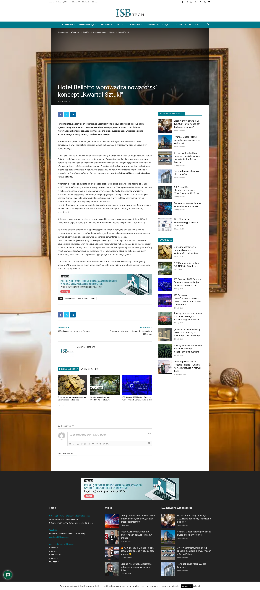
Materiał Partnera (86, 346)
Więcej (196, 586)
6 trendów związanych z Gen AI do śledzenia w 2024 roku (131, 332)
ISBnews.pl (53, 548)
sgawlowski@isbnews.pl (59, 537)
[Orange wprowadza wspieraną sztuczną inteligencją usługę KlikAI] (112, 569)
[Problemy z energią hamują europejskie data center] (165, 208)
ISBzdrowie (86, 2)
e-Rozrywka (105, 25)
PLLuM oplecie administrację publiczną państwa (186, 222)
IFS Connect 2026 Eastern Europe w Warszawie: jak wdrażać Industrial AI (187, 282)
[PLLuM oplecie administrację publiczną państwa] (165, 224)
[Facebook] (182, 2)
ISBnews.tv (53, 551)
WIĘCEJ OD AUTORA (89, 369)
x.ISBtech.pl (54, 562)
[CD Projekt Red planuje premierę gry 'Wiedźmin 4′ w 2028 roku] (165, 192)
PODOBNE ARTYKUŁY (68, 369)
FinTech (119, 25)
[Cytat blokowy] (93, 443)
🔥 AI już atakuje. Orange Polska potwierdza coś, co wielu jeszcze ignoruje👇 (137, 550)
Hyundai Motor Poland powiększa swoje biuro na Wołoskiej (187, 140)
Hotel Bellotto (70, 298)
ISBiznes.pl (53, 558)
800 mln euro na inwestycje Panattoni (74, 331)
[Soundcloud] (200, 2)
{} (104, 443)
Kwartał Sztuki (83, 298)
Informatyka (67, 25)
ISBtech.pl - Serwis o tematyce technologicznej (69, 516)
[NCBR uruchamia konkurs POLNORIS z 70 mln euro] (105, 385)
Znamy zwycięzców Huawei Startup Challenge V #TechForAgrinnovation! (188, 316)
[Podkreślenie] (78, 443)
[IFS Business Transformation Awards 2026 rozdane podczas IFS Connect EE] (165, 300)
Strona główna (63, 32)
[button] (208, 25)
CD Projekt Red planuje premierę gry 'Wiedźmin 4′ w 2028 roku (187, 190)
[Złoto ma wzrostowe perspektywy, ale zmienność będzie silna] (72, 385)
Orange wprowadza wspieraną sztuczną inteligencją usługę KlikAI (136, 567)
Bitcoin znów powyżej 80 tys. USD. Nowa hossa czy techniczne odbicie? (187, 123)
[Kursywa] (74, 443)
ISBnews (95, 2)
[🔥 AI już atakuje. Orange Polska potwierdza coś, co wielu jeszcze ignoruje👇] (112, 553)
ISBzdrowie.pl (55, 555)
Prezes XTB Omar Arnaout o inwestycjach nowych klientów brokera (136, 534)
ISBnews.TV (76, 2)
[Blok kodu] (97, 443)
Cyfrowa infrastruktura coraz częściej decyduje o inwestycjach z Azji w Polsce (194, 550)
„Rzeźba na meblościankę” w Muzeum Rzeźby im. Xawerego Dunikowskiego (187, 332)
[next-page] (63, 405)
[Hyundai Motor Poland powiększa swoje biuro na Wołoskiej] (165, 142)
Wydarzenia (75, 32)
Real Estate (178, 25)
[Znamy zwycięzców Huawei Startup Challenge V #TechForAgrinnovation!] (165, 318)
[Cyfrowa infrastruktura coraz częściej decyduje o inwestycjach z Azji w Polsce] (165, 158)
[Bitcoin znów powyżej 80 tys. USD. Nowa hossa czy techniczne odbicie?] (165, 126)
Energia (192, 25)
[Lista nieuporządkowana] (89, 443)
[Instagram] (187, 2)
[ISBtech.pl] (130, 13)
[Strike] (81, 443)
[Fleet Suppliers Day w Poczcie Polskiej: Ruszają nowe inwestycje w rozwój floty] (165, 367)
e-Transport (134, 25)
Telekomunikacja (86, 25)
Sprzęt (165, 25)
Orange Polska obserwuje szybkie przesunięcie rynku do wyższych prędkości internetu (138, 518)
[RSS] (196, 2)
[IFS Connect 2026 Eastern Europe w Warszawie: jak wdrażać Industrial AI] (137, 385)
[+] (107, 443)
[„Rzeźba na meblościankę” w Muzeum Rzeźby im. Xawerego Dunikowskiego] (165, 334)
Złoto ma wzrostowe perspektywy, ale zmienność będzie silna (186, 250)
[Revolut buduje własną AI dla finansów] (165, 176)
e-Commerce (150, 25)
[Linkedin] (191, 2)
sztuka (93, 298)
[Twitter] (205, 2)
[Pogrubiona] (70, 443)
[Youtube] (209, 2)
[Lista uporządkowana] (85, 443)
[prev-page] (59, 405)
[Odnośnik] (100, 443)
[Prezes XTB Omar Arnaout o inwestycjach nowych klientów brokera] (112, 537)
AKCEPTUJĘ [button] (186, 586)
